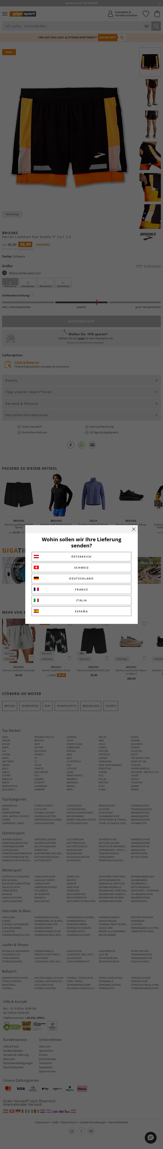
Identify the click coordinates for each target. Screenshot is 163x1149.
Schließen (134, 529)
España (81, 611)
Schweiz (81, 568)
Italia (81, 600)
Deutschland (81, 578)
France (81, 589)
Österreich (81, 556)
